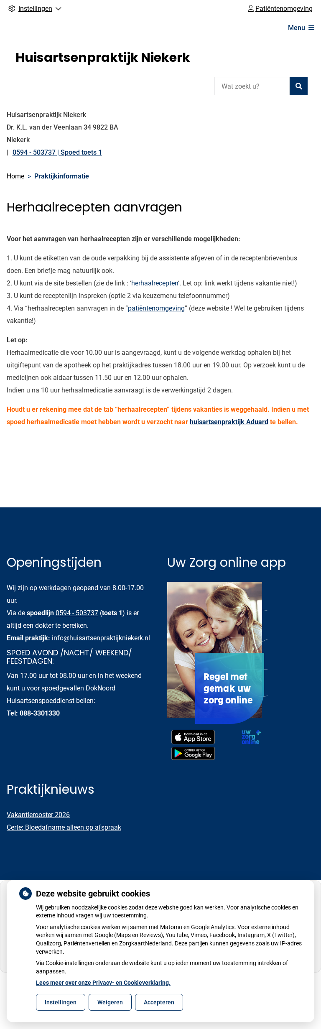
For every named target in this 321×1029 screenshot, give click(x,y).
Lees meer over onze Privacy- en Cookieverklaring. (103, 982)
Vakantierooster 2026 (38, 815)
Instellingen (60, 1002)
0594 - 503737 (77, 613)
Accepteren (159, 1002)
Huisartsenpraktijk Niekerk (102, 57)
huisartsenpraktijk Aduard (229, 422)
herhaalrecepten (154, 283)
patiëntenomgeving (156, 308)
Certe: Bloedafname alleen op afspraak (64, 827)
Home (15, 176)
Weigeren (110, 1002)
